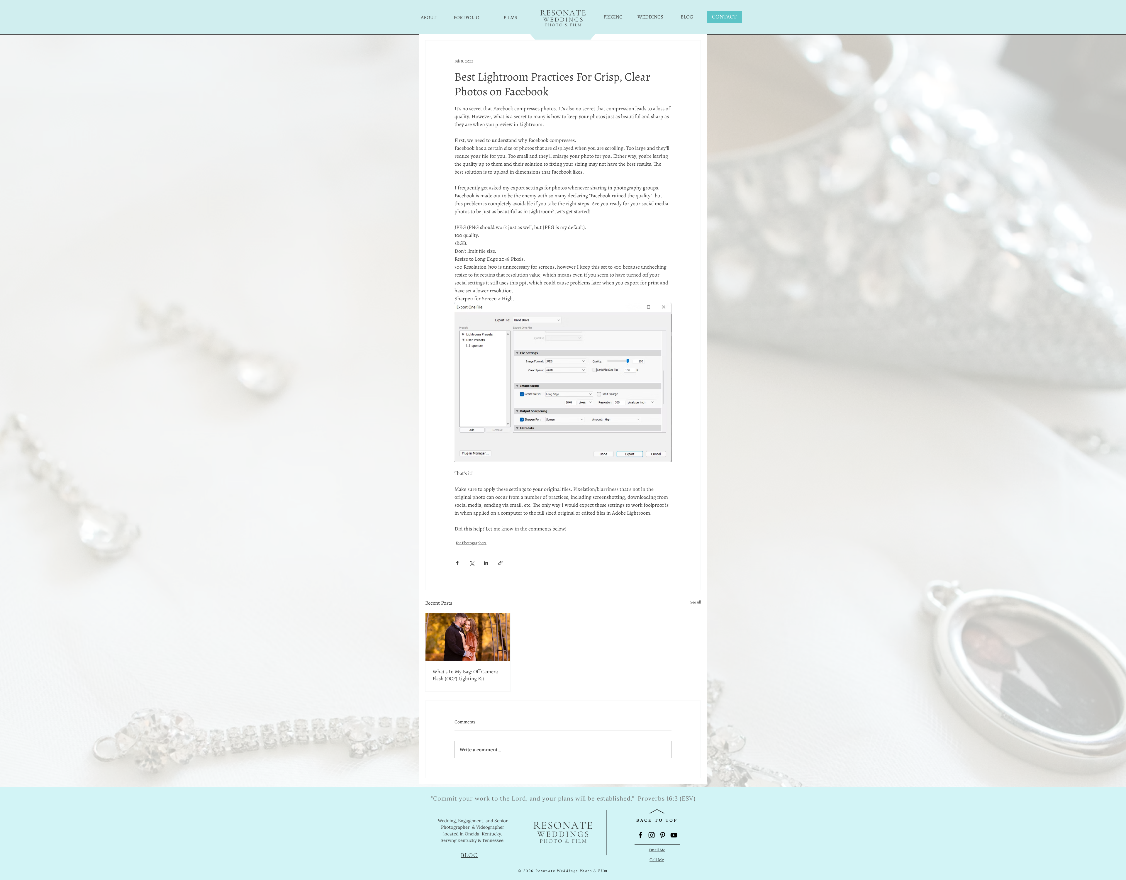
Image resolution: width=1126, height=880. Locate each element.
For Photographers (471, 543)
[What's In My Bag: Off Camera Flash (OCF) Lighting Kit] (467, 637)
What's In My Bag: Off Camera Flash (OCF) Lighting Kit (465, 675)
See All (695, 602)
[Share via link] (500, 563)
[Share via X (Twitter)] (471, 563)
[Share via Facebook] (457, 563)
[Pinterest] (663, 835)
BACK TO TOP (657, 820)
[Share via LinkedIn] (486, 563)
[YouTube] (674, 835)
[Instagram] (651, 835)
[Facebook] (640, 835)
